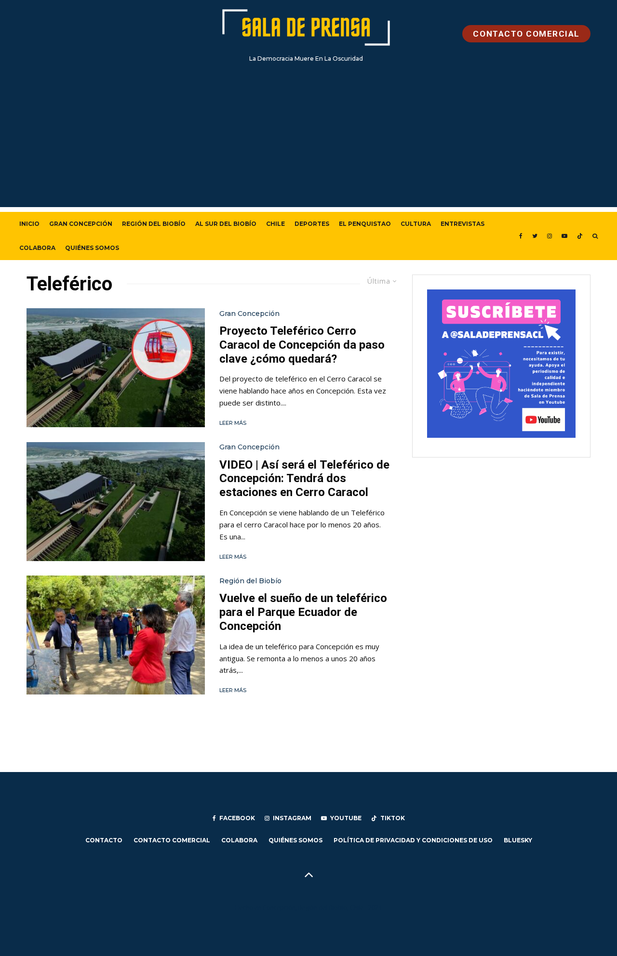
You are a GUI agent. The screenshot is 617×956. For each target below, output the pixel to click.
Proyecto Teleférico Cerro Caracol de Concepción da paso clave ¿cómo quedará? (302, 345)
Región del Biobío (154, 223)
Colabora (37, 247)
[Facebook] (520, 236)
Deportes (312, 223)
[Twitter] (534, 236)
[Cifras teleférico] (116, 635)
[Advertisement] (308, 139)
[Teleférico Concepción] (116, 501)
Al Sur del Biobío (225, 223)
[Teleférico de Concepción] (116, 367)
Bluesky (518, 840)
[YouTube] (564, 236)
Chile (275, 223)
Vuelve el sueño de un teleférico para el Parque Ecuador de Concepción (303, 612)
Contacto (103, 840)
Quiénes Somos (92, 247)
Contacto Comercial (172, 840)
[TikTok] (580, 236)
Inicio (29, 223)
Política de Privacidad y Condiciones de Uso (413, 840)
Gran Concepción (80, 223)
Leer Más (232, 422)
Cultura (416, 223)
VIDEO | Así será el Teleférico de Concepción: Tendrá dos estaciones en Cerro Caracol (304, 478)
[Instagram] (549, 236)
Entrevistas (462, 223)
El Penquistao (365, 223)
